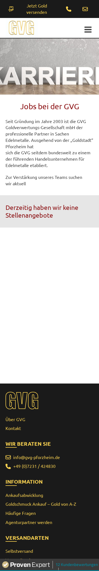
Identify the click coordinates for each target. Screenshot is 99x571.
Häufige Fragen (21, 513)
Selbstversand (19, 551)
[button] (85, 9)
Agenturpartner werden (29, 522)
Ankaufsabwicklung (24, 495)
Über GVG (15, 419)
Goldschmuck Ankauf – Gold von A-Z (41, 504)
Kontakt (13, 428)
